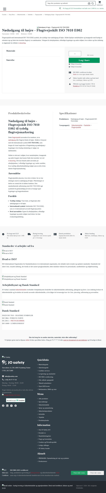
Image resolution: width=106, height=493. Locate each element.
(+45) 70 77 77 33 (11, 380)
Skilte (74, 74)
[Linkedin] (7, 406)
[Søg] (92, 3)
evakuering (22, 43)
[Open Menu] (4, 9)
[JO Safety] (13, 396)
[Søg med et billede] (89, 3)
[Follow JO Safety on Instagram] (11, 406)
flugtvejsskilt (16, 137)
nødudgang (12, 140)
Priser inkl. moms (95, 473)
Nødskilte (87, 125)
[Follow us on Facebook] (3, 406)
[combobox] (70, 3)
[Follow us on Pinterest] (15, 406)
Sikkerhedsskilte (77, 125)
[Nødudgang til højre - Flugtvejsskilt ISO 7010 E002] (53, 27)
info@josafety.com (11, 376)
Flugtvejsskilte (76, 127)
